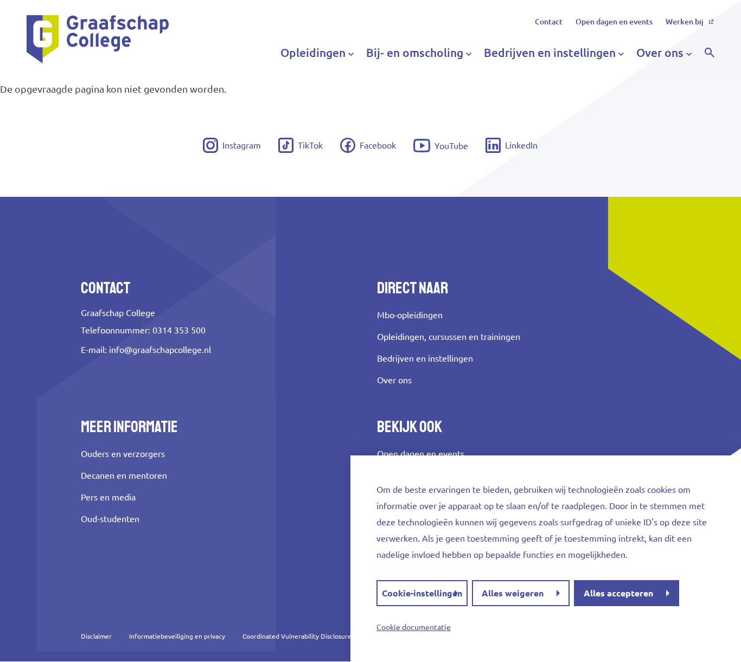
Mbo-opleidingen (410, 315)
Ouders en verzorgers (123, 454)
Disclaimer (96, 636)
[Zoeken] (710, 53)
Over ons (394, 380)
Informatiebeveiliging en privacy (177, 636)
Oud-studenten (110, 519)
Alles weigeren (513, 593)
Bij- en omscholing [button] (414, 52)
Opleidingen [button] (313, 52)
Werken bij (685, 21)
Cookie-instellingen (422, 593)
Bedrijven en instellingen (425, 358)
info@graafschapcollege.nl (160, 350)
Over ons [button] (659, 52)
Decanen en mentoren (124, 475)
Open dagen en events (614, 21)
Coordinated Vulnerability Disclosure (297, 636)
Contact (549, 21)
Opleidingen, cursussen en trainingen (448, 337)
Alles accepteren (618, 593)
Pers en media (108, 497)
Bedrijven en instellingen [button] (550, 52)
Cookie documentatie (413, 627)
